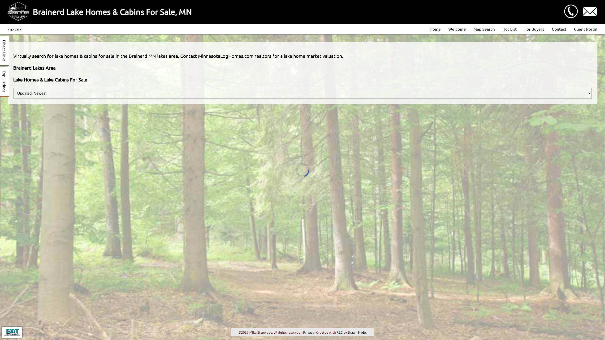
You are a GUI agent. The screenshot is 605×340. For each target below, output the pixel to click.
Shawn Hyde (357, 332)
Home (435, 28)
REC (340, 332)
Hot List (509, 28)
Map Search (484, 28)
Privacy (308, 332)
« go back (14, 29)
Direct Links (4, 51)
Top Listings (4, 82)
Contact (559, 28)
